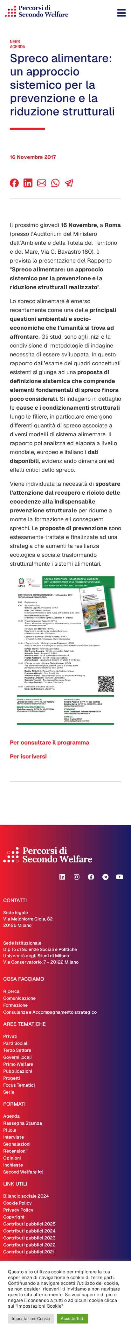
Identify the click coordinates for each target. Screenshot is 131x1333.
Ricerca (11, 991)
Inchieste (13, 1165)
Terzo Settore (17, 1050)
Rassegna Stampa (22, 1123)
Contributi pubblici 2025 (29, 1224)
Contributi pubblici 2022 (29, 1245)
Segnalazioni (17, 1144)
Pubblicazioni (17, 1071)
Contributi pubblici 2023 (29, 1238)
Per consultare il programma (49, 742)
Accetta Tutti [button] (72, 1318)
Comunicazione (19, 998)
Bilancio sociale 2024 (26, 1196)
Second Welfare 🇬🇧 (23, 1172)
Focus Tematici (19, 1085)
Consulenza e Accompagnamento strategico (50, 1012)
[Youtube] (119, 877)
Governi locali (17, 1057)
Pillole (9, 1130)
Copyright (13, 1217)
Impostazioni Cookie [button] (31, 1318)
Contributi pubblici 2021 (29, 1252)
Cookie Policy (17, 1203)
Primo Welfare (18, 1064)
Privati (10, 1036)
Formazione (15, 1005)
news (15, 41)
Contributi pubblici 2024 (29, 1231)
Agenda (17, 46)
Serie (8, 1092)
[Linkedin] (62, 877)
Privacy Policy (18, 1210)
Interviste (13, 1137)
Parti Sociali (16, 1043)
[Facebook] (14, 186)
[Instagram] (76, 877)
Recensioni (15, 1151)
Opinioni (12, 1158)
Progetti (11, 1078)
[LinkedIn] (28, 186)
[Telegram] (105, 877)
